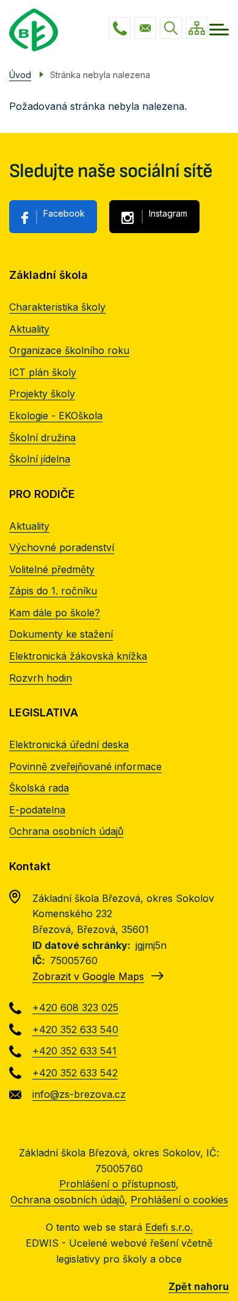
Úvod (20, 75)
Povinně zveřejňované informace (85, 766)
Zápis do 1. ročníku (53, 591)
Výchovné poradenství (61, 547)
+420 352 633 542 (75, 1073)
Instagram (168, 213)
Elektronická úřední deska (69, 744)
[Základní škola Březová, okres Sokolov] (33, 30)
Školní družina (42, 437)
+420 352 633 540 (75, 1029)
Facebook (64, 213)
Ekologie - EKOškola (56, 415)
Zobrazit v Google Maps (88, 976)
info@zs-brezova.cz (145, 28)
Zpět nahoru (198, 1286)
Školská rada (39, 788)
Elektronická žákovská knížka (78, 656)
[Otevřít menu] (219, 29)
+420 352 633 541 (74, 1051)
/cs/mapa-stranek (196, 28)
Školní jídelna (39, 459)
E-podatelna (37, 810)
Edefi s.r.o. (169, 1227)
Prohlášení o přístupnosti (117, 1184)
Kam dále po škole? (54, 613)
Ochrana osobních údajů (66, 831)
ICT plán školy (42, 372)
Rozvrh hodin (40, 678)
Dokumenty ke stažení (61, 634)
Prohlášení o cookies (179, 1200)
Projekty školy (42, 393)
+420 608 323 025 (120, 28)
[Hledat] (171, 28)
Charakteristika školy (57, 307)
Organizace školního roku (69, 350)
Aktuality (29, 329)
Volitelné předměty (52, 569)
